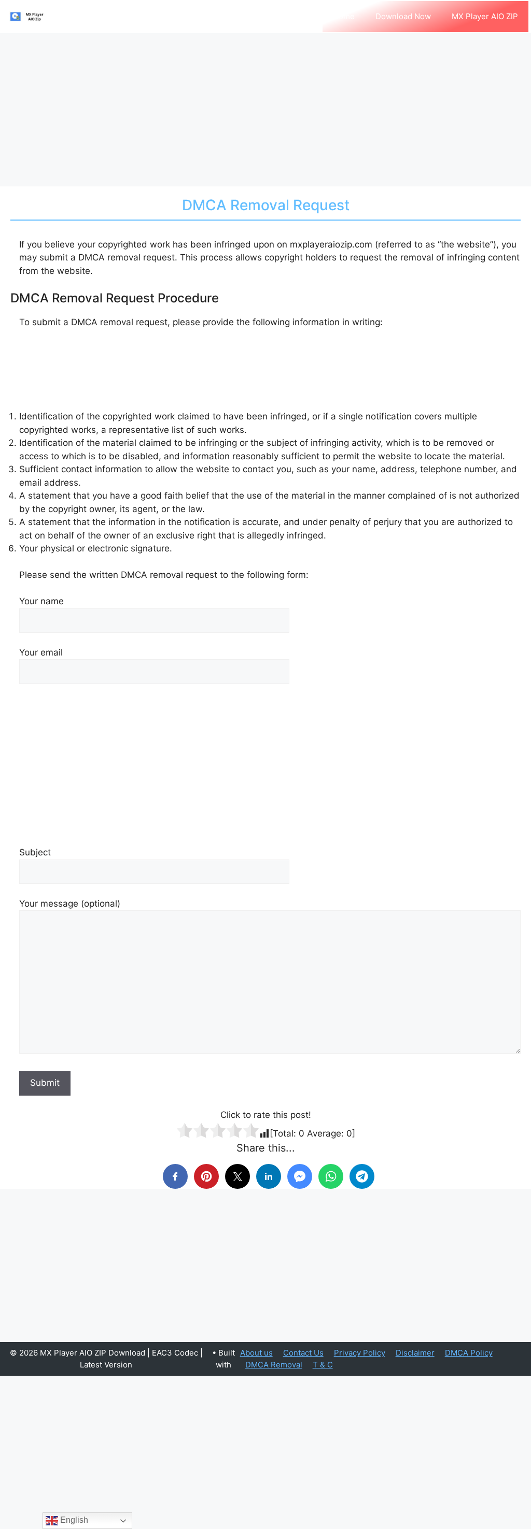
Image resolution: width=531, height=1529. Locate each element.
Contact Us (303, 1353)
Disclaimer (415, 1353)
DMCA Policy (469, 1353)
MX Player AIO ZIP (485, 16)
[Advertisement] (265, 109)
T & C (323, 1365)
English (73, 1520)
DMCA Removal (273, 1365)
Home (344, 16)
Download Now (403, 16)
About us (256, 1353)
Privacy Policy (359, 1353)
